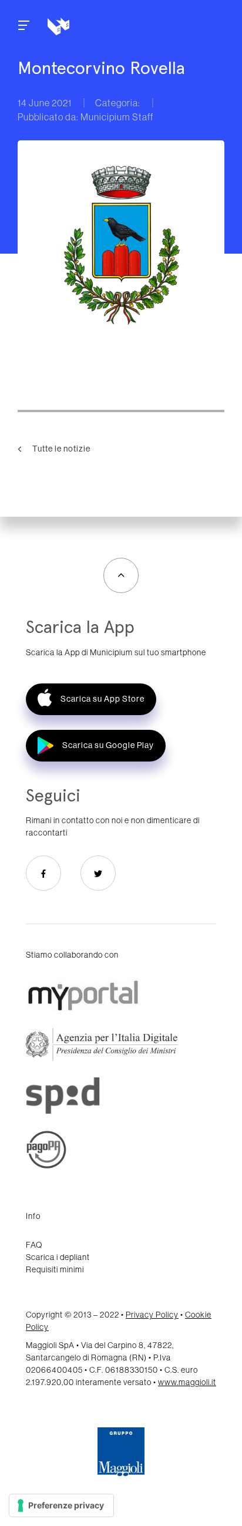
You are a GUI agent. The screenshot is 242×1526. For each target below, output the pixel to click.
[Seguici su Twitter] (98, 873)
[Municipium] (98, 26)
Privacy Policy (152, 1314)
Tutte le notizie (60, 448)
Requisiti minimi (55, 1269)
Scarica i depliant (58, 1257)
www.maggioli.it (187, 1382)
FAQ (34, 1244)
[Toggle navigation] (24, 26)
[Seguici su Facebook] (43, 873)
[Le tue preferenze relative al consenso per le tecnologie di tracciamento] (61, 1505)
